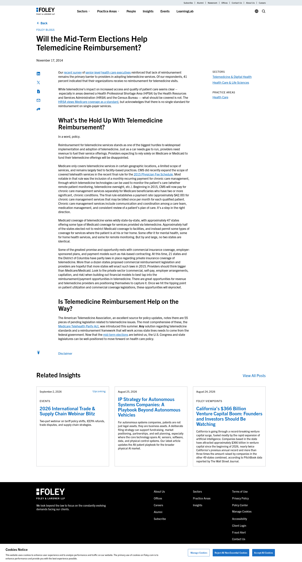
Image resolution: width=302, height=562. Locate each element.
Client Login (239, 525)
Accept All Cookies (263, 552)
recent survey (73, 72)
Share (38, 109)
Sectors (82, 11)
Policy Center (240, 505)
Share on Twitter (38, 82)
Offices (224, 3)
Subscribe (188, 3)
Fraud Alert (239, 532)
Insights (148, 11)
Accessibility (239, 518)
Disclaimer (65, 353)
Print (38, 91)
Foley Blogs (45, 29)
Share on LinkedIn (38, 73)
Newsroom (212, 3)
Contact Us (237, 3)
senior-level (92, 72)
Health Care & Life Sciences (231, 82)
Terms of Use (240, 491)
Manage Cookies (198, 552)
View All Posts (254, 375)
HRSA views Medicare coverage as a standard (88, 102)
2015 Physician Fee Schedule (153, 174)
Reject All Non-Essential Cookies (231, 552)
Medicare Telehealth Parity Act (78, 326)
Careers (262, 3)
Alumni (200, 3)
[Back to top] (38, 353)
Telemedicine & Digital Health (232, 77)
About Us (250, 3)
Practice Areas (107, 11)
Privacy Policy (240, 498)
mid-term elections (115, 334)
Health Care (220, 97)
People (131, 11)
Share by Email (38, 100)
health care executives (116, 72)
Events (165, 11)
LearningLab (185, 11)
